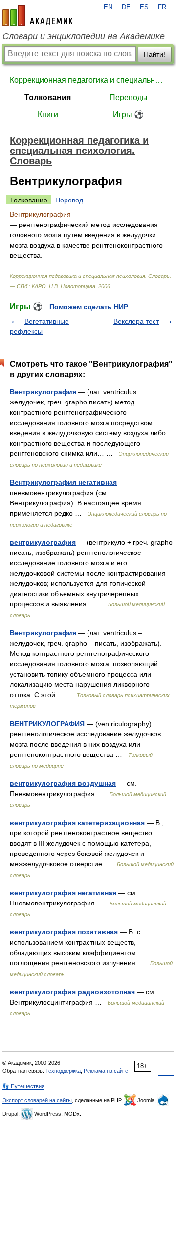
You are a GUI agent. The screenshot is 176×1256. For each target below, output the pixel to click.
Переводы (129, 97)
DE (126, 7)
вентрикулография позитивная (64, 932)
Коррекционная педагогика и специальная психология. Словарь (88, 80)
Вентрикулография (43, 392)
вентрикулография (43, 542)
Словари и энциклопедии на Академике (83, 36)
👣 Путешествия (23, 1086)
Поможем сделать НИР (88, 307)
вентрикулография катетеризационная (77, 823)
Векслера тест (136, 321)
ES (144, 7)
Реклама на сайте (106, 1071)
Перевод (69, 200)
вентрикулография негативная (63, 893)
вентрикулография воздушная (63, 783)
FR (162, 7)
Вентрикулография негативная (63, 482)
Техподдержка (63, 1071)
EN (108, 7)
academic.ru (37, 15)
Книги (48, 114)
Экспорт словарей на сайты (37, 1100)
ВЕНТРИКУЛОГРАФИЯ (47, 724)
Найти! (154, 54)
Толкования (47, 97)
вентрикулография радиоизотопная (72, 992)
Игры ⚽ (128, 114)
